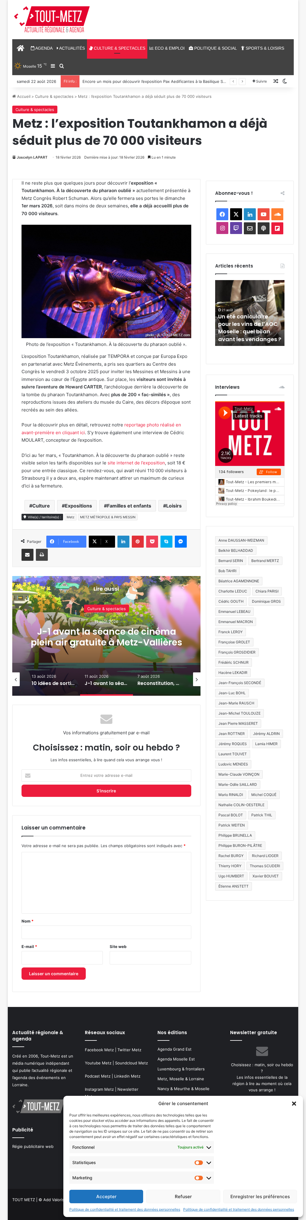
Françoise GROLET (234, 642)
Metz (70, 517)
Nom (27, 921)
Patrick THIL (261, 815)
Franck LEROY (230, 632)
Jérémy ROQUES (232, 744)
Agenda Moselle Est (176, 1059)
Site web (118, 946)
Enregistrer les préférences (260, 1196)
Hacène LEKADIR (232, 672)
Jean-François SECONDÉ (239, 682)
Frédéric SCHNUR (233, 662)
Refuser (183, 1196)
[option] (106, 636)
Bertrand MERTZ (265, 560)
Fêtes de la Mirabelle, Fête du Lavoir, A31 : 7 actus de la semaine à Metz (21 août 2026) (265, 328)
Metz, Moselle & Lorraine (180, 1078)
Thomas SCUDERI (265, 866)
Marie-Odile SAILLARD (237, 784)
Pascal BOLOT (230, 815)
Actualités (71, 48)
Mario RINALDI (230, 794)
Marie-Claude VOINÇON (238, 774)
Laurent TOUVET (232, 754)
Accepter (106, 1196)
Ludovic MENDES (233, 764)
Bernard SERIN (230, 560)
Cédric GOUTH (231, 601)
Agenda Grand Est (174, 1049)
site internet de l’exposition (136, 463)
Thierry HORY (229, 866)
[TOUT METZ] (51, 19)
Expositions (78, 506)
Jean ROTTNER (231, 733)
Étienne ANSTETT (233, 886)
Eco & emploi (169, 48)
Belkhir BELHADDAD (235, 550)
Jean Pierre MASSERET (238, 723)
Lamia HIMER (266, 744)
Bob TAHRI (227, 571)
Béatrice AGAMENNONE (238, 581)
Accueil (23, 96)
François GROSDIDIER (236, 652)
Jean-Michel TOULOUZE (239, 713)
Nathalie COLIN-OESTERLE (241, 805)
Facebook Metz (99, 1049)
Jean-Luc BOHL (232, 693)
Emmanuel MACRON (235, 621)
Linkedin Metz (127, 1076)
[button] (294, 1104)
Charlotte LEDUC (232, 591)
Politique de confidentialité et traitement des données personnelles (124, 1209)
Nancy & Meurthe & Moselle (183, 1088)
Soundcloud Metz (131, 1063)
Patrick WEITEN (231, 825)
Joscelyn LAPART (32, 157)
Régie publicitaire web (32, 1146)
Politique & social (215, 48)
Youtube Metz (98, 1063)
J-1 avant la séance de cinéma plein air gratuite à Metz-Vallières (106, 636)
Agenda (43, 48)
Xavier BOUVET (266, 876)
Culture (41, 506)
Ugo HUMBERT (231, 876)
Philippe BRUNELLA (235, 835)
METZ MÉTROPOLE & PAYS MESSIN (107, 517)
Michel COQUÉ (263, 794)
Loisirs (174, 506)
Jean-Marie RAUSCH (236, 703)
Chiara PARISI (267, 591)
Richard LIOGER (265, 855)
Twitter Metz (129, 1049)
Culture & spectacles (119, 48)
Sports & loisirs (264, 48)
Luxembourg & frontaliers (181, 1068)
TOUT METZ (23, 1199)
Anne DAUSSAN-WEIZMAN (241, 540)
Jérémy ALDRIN (266, 733)
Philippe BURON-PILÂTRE (240, 845)
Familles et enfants (129, 506)
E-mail (29, 946)
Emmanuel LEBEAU (234, 611)
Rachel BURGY (231, 855)
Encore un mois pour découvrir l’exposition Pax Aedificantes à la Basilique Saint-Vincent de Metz (172, 81)
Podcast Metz (98, 1076)
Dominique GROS (266, 601)
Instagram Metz (99, 1089)
